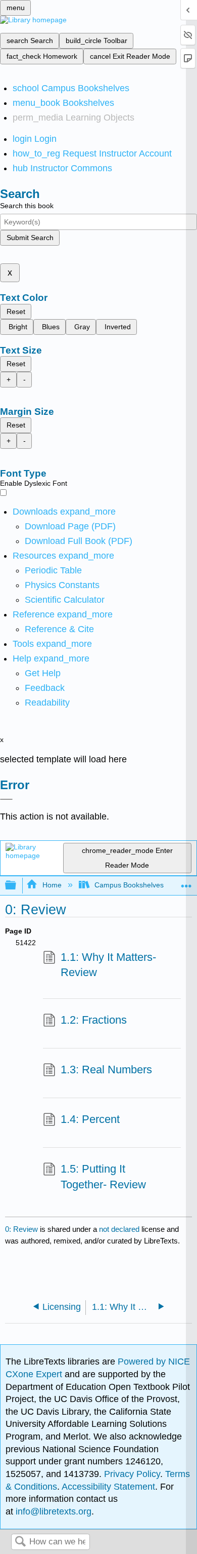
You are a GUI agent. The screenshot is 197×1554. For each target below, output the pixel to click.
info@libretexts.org (52, 1511)
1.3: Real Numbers (106, 1069)
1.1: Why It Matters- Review (108, 965)
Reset (16, 311)
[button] (45, 688)
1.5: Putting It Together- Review (103, 1176)
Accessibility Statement (108, 1487)
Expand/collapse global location (186, 882)
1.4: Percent (90, 1119)
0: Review (21, 1229)
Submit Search (30, 238)
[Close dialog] (6, 799)
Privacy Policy (132, 1474)
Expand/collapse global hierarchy (17, 885)
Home (51, 885)
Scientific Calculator (65, 600)
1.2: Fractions (94, 1020)
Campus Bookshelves (129, 885)
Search (20, 1542)
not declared (120, 1229)
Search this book (27, 206)
